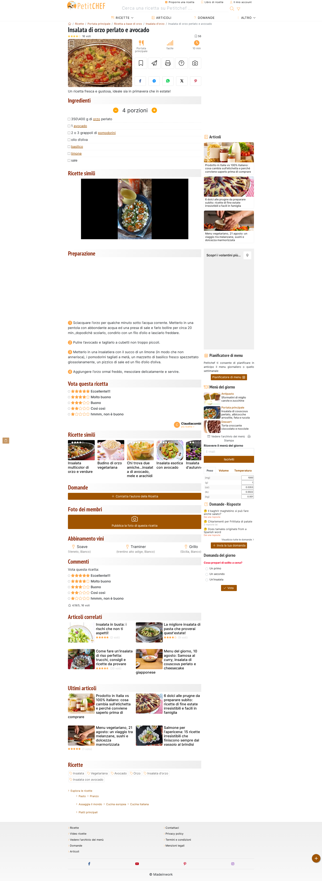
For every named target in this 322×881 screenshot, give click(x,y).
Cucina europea (116, 804)
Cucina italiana (139, 804)
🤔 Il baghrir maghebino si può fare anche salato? (226, 512)
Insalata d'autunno (194, 465)
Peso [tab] (210, 470)
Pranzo (94, 796)
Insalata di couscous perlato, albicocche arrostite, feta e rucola (235, 414)
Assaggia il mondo (90, 804)
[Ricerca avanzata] (238, 9)
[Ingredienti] (6, 440)
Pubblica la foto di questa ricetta (134, 525)
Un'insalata (216, 579)
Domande (206, 17)
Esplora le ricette (81, 790)
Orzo (137, 773)
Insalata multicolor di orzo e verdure (80, 467)
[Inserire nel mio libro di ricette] (141, 63)
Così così (97, 408)
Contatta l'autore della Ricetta (136, 496)
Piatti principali (88, 812)
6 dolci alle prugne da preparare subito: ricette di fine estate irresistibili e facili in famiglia (182, 704)
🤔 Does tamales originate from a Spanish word (225, 531)
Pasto (82, 796)
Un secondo (217, 574)
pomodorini (107, 133)
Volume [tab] (224, 470)
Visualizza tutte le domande (237, 539)
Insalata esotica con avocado (169, 465)
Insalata (78, 773)
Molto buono (100, 397)
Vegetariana (99, 773)
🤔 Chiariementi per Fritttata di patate (228, 521)
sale (74, 160)
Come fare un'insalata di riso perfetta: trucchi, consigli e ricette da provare (114, 657)
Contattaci (172, 827)
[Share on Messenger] (154, 81)
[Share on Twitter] (181, 81)
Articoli (163, 17)
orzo (96, 119)
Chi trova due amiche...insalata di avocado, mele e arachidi (140, 469)
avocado (80, 126)
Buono (95, 403)
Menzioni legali (175, 845)
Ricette (122, 17)
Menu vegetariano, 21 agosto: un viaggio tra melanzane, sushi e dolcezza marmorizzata (114, 736)
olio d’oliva (79, 140)
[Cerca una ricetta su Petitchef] (232, 8)
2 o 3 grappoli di (93, 133)
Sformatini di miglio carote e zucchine (233, 399)
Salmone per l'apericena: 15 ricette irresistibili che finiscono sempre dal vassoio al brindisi (182, 736)
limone (76, 153)
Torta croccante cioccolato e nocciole (235, 427)
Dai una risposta (212, 517)
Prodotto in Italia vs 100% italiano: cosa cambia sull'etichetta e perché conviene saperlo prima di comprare (99, 706)
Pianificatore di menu (227, 377)
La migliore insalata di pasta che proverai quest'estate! (182, 628)
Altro (246, 17)
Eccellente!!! (100, 391)
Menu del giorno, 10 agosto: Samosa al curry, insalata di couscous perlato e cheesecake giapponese (166, 661)
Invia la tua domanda (231, 545)
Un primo (215, 568)
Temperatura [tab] (243, 470)
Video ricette (78, 833)
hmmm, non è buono (107, 414)
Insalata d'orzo (157, 773)
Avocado (120, 773)
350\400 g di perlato (91, 119)
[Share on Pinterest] (195, 81)
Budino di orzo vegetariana (109, 465)
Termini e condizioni (178, 839)
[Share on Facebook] (140, 81)
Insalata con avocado (88, 779)
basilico (77, 147)
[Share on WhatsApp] (168, 81)
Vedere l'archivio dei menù (227, 436)
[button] (72, 63)
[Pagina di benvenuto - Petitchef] (69, 23)
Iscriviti (229, 459)
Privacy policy (174, 833)
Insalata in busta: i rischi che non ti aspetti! (111, 628)
